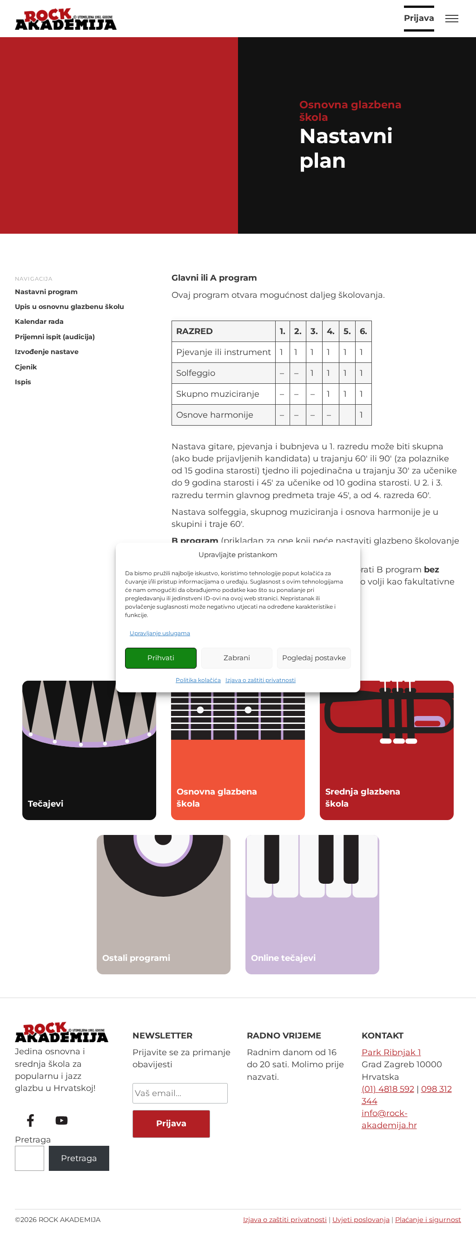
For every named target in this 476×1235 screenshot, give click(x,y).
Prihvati (160, 657)
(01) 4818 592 (388, 1089)
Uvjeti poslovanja (361, 1219)
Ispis (23, 382)
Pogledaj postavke (314, 657)
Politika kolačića (198, 680)
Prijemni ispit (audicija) (55, 337)
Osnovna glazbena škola (350, 111)
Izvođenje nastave (47, 352)
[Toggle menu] (452, 18)
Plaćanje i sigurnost (428, 1219)
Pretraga (33, 1140)
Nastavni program (46, 292)
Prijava (419, 18)
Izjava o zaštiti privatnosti (260, 680)
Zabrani (237, 657)
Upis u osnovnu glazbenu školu (69, 306)
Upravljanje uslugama (160, 633)
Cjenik (26, 367)
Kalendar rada (39, 321)
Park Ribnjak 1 (391, 1052)
